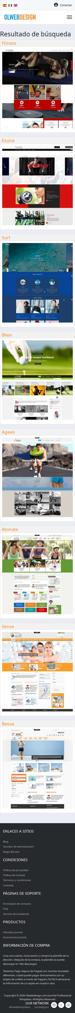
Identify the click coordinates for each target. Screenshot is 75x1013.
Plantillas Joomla (13, 932)
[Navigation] (69, 17)
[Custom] (68, 1005)
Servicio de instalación (16, 914)
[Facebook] (54, 1005)
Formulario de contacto (17, 903)
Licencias (8, 885)
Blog (5, 841)
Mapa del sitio (11, 852)
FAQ (5, 908)
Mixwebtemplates (19, 1007)
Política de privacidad (15, 870)
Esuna (8, 140)
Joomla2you (41, 1007)
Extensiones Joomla (14, 937)
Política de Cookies (14, 875)
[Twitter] (61, 1005)
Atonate (10, 529)
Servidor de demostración (18, 846)
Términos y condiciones (17, 880)
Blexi (7, 335)
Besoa (8, 724)
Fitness (9, 43)
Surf (6, 237)
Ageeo (8, 432)
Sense (8, 626)
